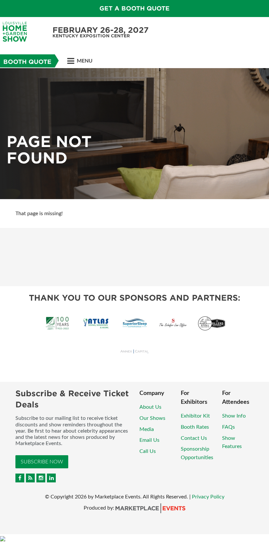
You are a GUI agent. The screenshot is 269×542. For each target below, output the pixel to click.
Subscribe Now (42, 461)
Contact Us (194, 438)
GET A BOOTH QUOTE (134, 8)
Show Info (234, 416)
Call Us (147, 451)
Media (146, 429)
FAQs (228, 427)
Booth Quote (27, 61)
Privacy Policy (208, 496)
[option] (134, 133)
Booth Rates (195, 427)
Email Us (149, 440)
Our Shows (152, 418)
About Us (150, 407)
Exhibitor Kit (195, 416)
